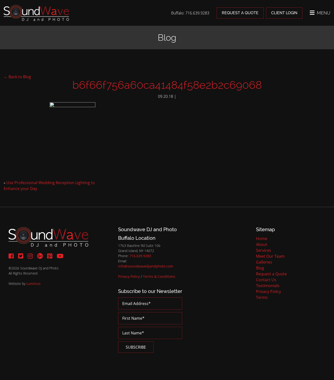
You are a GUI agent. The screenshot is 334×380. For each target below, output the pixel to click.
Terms (262, 297)
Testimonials (267, 285)
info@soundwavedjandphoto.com (145, 266)
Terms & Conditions (159, 276)
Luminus (33, 283)
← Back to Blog (17, 76)
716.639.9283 (140, 255)
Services (263, 250)
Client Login (284, 13)
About (261, 244)
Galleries (264, 262)
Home (261, 238)
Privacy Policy (129, 276)
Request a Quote (240, 13)
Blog (260, 268)
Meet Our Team (270, 256)
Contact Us (266, 279)
